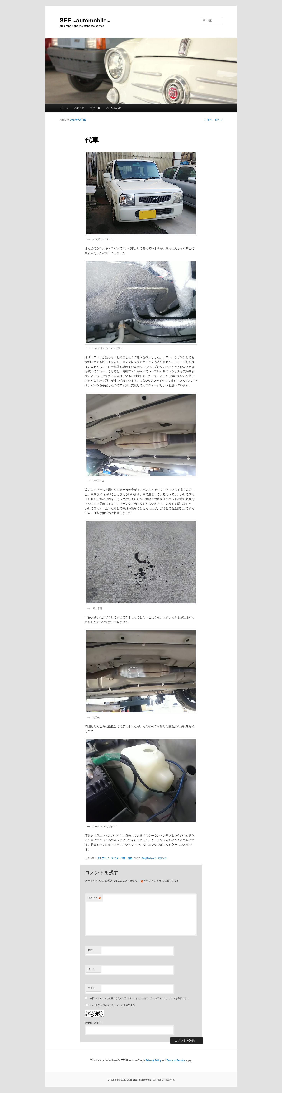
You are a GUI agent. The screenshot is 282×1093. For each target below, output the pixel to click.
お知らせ (79, 108)
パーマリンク (160, 858)
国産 (130, 858)
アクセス (95, 108)
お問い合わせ (113, 108)
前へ (208, 119)
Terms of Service (176, 1060)
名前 (90, 950)
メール (91, 969)
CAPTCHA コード (94, 1022)
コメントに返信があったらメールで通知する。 (113, 1005)
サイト (91, 988)
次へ (218, 119)
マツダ (114, 858)
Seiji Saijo (147, 858)
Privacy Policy (153, 1060)
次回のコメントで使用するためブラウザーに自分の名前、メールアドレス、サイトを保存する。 (139, 998)
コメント (94, 897)
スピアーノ (103, 858)
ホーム (64, 108)
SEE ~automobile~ (85, 20)
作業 (123, 858)
